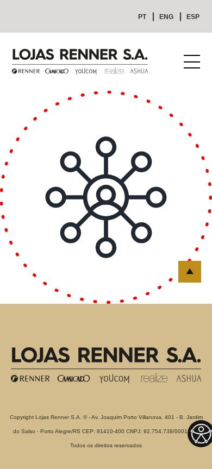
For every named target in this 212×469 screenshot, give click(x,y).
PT (142, 17)
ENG (166, 17)
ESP (192, 17)
